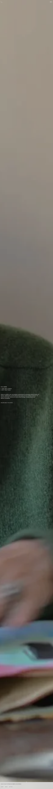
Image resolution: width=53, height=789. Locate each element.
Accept (2, 786)
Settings (10, 786)
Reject (6, 786)
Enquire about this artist (7, 402)
